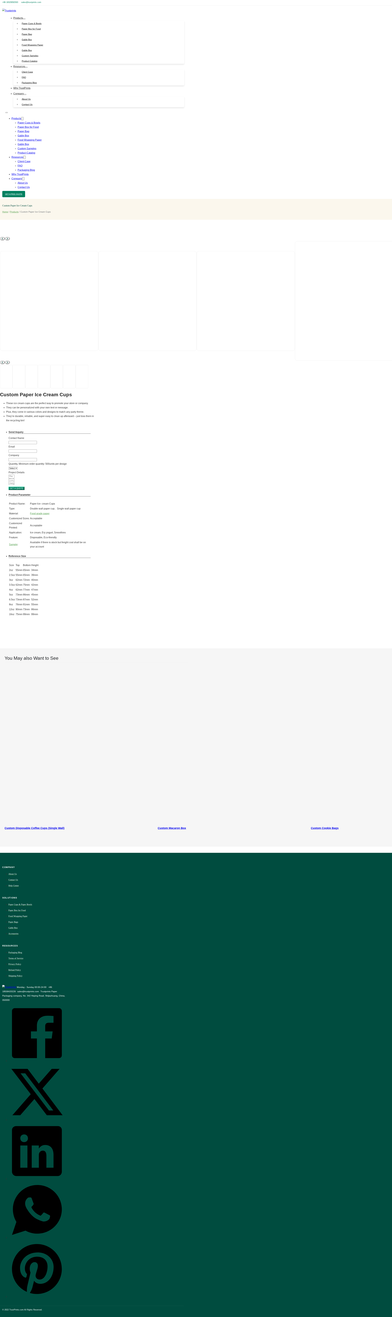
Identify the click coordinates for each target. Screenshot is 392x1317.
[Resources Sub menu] (26, 67)
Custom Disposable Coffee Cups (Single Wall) (34, 828)
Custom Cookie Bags (325, 828)
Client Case (27, 72)
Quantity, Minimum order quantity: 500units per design (38, 464)
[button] (50, 432)
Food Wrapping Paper (32, 45)
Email (12, 446)
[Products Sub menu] (24, 18)
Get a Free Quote (13, 194)
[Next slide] (7, 238)
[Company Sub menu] (25, 94)
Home (5, 212)
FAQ (24, 77)
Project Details (16, 472)
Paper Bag (27, 34)
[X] (36, 1119)
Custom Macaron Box (172, 828)
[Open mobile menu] (6, 112)
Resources (19, 66)
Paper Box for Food (31, 29)
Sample (13, 544)
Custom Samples (30, 55)
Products (18, 18)
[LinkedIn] (36, 1178)
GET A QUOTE (16, 488)
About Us (26, 99)
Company (18, 93)
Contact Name (16, 438)
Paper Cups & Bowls (31, 23)
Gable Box (27, 39)
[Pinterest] (36, 1296)
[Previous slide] (2, 238)
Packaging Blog (29, 82)
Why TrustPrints (21, 88)
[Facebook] (36, 1060)
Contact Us (27, 104)
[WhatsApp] (36, 1237)
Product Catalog (29, 61)
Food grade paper (39, 513)
